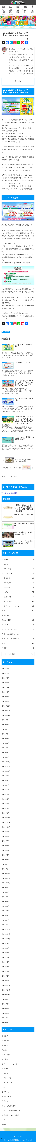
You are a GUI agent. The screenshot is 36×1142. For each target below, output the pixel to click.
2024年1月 (5, 813)
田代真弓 (19, 578)
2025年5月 (5, 738)
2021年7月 (5, 953)
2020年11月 (6, 990)
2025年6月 (5, 734)
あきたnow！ (18, 615)
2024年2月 (5, 808)
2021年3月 (5, 971)
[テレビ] (10, 8)
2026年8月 (5, 669)
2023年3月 (5, 859)
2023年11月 (6, 822)
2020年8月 (5, 1004)
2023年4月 (5, 855)
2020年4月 (5, 1022)
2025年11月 (6, 710)
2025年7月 (5, 729)
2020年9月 (5, 999)
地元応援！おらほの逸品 (18, 638)
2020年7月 (5, 1008)
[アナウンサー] (32, 8)
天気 (18, 643)
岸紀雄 (19, 592)
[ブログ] (18, 13)
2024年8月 (5, 780)
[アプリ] (25, 13)
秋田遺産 (18, 625)
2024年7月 (5, 785)
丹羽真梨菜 (19, 583)
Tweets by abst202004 (9, 493)
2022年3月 (5, 915)
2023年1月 (5, 869)
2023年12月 (6, 818)
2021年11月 (6, 934)
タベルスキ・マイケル (19, 606)
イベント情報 (18, 569)
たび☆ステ (6, 332)
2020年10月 (6, 994)
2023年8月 (5, 836)
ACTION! (18, 559)
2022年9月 (5, 887)
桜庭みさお (19, 597)
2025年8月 (5, 724)
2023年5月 (5, 850)
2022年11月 (6, 878)
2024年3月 (5, 804)
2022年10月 (6, 883)
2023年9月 (5, 832)
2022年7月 (5, 897)
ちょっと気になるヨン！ (18, 629)
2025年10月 (6, 715)
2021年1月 (5, 981)
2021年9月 (5, 943)
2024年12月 (6, 762)
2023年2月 (5, 864)
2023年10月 (6, 827)
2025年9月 (5, 720)
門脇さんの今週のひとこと (18, 634)
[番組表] (3, 13)
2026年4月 (5, 687)
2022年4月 (5, 911)
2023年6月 (5, 846)
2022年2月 (5, 920)
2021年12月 (6, 929)
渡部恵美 (19, 587)
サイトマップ (18, 1136)
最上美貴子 (19, 601)
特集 (18, 611)
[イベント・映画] (25, 8)
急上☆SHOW (18, 620)
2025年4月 (5, 743)
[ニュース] (3, 8)
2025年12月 (6, 706)
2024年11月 (6, 766)
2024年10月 (6, 771)
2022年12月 (6, 873)
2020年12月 (6, 985)
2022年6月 (5, 901)
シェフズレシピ (18, 573)
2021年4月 (5, 967)
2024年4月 (5, 799)
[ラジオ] (18, 8)
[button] (32, 654)
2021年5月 (5, 962)
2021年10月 (6, 939)
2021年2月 (5, 976)
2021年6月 (5, 957)
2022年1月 (5, 925)
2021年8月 (5, 948)
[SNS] (32, 13)
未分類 (18, 648)
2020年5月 (5, 1018)
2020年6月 (5, 1013)
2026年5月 (5, 683)
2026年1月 (5, 701)
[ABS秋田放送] (18, 2)
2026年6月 (5, 678)
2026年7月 (5, 673)
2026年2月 (5, 696)
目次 (16, 81)
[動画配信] (10, 13)
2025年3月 (5, 748)
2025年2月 (5, 752)
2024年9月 (5, 776)
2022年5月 (5, 906)
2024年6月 (5, 790)
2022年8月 (5, 892)
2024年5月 (5, 794)
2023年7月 (5, 841)
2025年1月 (5, 757)
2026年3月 (5, 692)
